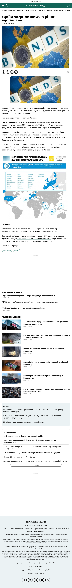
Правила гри (41, 10)
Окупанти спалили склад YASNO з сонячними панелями (43, 350)
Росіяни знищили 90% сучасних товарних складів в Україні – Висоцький (46, 336)
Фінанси (49, 10)
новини (4, 10)
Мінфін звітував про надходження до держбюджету (24, 422)
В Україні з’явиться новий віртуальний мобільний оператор (45, 363)
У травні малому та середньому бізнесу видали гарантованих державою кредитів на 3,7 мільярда (32, 417)
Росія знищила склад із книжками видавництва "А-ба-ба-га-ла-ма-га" (46, 390)
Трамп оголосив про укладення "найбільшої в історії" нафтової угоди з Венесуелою (32, 448)
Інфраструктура (30, 10)
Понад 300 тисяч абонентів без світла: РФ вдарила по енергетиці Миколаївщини (29, 441)
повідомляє (13, 118)
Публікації (11, 10)
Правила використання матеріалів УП (56, 529)
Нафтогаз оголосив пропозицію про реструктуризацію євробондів (29, 296)
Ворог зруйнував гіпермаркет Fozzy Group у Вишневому (43, 377)
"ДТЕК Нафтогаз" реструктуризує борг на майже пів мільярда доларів (30, 302)
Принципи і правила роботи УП (36, 531)
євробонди (7, 250)
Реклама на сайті (8, 529)
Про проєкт (19, 529)
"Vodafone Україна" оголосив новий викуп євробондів (23, 308)
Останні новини (9, 433)
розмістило (25, 229)
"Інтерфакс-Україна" (53, 539)
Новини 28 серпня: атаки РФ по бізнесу (19, 457)
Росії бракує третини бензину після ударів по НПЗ (23, 436)
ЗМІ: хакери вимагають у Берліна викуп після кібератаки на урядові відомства (35, 461)
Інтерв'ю (67, 10)
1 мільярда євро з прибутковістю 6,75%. (34, 239)
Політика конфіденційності (33, 529)
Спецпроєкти (58, 10)
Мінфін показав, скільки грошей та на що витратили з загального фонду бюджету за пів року (33, 411)
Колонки (20, 10)
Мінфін (16, 250)
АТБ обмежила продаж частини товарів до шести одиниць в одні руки (45, 323)
